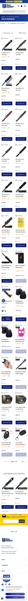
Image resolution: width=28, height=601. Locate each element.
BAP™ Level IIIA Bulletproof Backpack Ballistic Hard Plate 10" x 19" (20, 269)
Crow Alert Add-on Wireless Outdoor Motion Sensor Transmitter (7, 410)
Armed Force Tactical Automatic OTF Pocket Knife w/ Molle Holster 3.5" (7, 127)
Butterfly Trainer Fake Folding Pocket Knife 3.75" (21, 374)
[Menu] (18, 6)
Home (3, 17)
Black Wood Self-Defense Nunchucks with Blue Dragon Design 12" (7, 304)
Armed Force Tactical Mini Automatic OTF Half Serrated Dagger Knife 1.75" (6, 234)
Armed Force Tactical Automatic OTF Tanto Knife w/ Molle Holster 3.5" (7, 198)
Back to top (14, 531)
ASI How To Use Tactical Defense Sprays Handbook (21, 233)
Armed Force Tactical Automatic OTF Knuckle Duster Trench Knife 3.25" (6, 92)
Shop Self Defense (17, 1)
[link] (6, 462)
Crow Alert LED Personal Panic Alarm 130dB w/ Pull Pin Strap (6, 445)
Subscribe (22, 521)
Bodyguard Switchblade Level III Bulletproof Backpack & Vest (21, 304)
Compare (5, 38)
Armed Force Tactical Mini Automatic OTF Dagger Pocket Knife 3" (20, 198)
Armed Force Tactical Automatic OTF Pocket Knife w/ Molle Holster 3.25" (20, 92)
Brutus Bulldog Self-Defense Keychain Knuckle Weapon (21, 342)
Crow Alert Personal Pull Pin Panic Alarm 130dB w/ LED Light (21, 446)
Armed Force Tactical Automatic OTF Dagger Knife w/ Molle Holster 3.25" (6, 57)
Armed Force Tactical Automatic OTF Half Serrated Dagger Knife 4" (20, 56)
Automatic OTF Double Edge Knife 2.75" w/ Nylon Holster (6, 268)
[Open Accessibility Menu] (3, 300)
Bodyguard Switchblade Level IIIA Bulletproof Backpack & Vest (7, 343)
